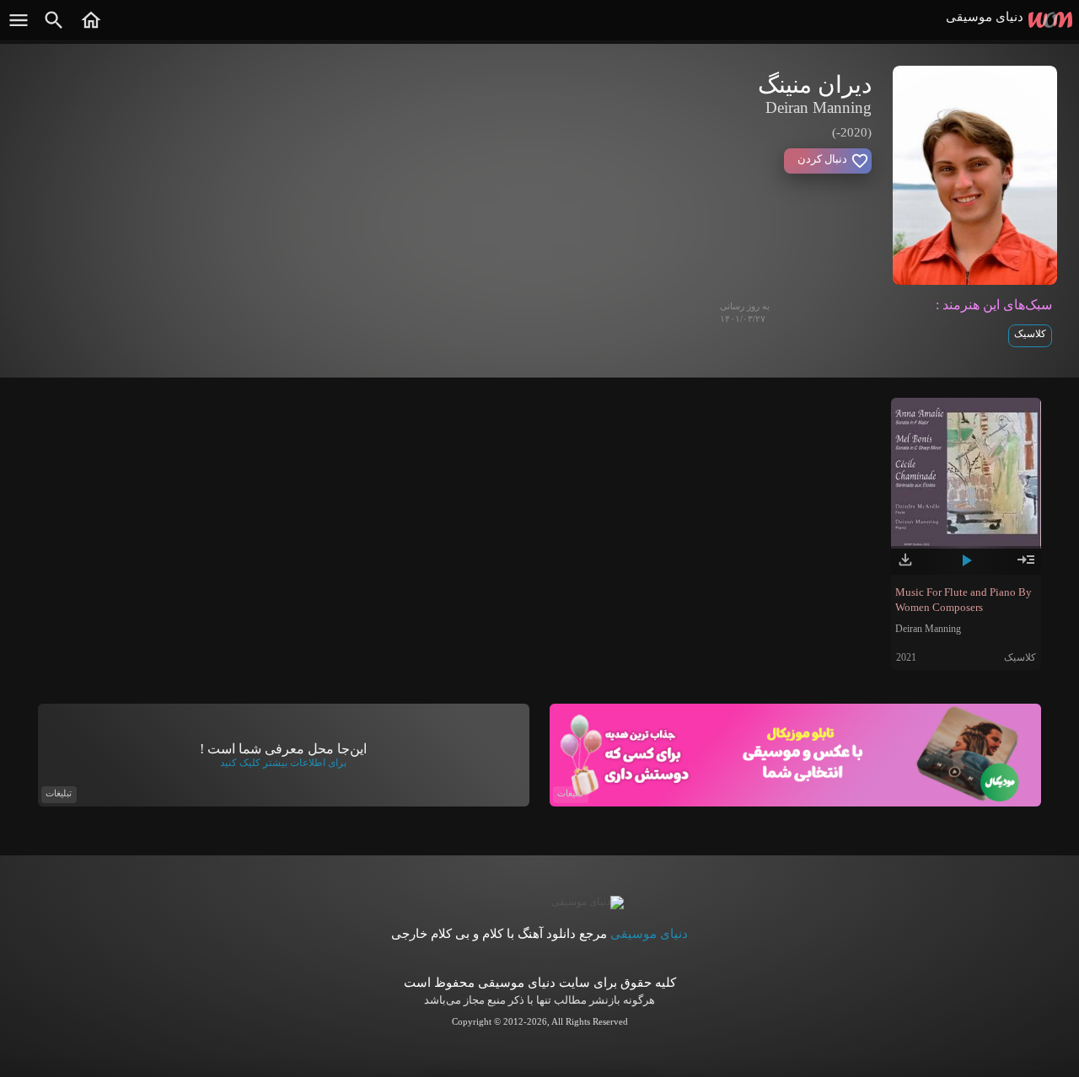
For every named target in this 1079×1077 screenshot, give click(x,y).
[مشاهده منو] (18, 29)
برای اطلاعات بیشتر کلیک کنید (283, 763)
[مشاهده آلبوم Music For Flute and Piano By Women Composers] (1026, 566)
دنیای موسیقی (649, 933)
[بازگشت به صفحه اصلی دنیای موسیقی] (91, 29)
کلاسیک (1030, 334)
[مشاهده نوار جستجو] (54, 29)
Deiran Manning (928, 629)
